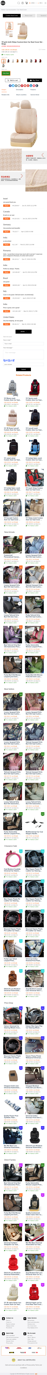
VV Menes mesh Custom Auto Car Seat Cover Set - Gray (12, 399)
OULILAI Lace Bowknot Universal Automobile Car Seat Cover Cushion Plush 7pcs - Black (34, 1146)
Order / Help (30, 1339)
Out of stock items (32, 1326)
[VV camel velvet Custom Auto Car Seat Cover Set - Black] (12, 447)
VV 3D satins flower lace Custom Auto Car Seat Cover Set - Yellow (12, 1303)
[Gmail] (25, 85)
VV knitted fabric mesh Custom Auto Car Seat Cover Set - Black (12, 489)
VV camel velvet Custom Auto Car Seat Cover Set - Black (12, 459)
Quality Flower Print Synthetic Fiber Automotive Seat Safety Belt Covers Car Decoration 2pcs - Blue (12, 1116)
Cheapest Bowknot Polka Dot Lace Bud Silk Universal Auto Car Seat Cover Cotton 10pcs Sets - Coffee (34, 1086)
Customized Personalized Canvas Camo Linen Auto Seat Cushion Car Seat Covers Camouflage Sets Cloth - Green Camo (12, 556)
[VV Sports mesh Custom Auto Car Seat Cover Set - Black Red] (34, 388)
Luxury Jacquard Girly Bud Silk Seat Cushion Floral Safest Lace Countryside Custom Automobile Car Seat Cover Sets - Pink (12, 586)
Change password (32, 1341)
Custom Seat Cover (12, 15)
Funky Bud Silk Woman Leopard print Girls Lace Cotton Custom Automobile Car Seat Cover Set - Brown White (12, 676)
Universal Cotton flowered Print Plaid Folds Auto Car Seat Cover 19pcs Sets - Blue (34, 959)
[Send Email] (19, 85)
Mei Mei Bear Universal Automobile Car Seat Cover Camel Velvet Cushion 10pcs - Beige (34, 1243)
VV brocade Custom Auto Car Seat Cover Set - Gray (12, 519)
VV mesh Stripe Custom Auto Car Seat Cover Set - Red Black (34, 489)
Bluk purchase (31, 1320)
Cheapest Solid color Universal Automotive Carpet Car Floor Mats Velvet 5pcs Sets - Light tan (12, 1086)
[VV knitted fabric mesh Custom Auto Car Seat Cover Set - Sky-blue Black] (34, 447)
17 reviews (42, 49)
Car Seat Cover (22, 10)
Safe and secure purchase (12, 1337)
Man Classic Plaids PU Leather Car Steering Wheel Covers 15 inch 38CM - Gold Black (34, 870)
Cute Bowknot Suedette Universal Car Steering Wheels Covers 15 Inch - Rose (12, 870)
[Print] (16, 85)
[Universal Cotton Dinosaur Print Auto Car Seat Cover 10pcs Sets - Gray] (34, 1105)
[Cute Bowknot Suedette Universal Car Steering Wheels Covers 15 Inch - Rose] (12, 858)
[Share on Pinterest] (22, 85)
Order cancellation (10, 1335)
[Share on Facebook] (10, 85)
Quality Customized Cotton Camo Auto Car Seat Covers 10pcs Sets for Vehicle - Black (34, 1214)
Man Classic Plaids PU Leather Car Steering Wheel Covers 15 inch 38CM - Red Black (12, 900)
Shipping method (10, 1326)
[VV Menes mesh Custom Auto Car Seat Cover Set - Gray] (12, 388)
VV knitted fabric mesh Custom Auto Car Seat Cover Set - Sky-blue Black (34, 459)
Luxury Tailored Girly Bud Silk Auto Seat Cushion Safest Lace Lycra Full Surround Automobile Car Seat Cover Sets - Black (11, 616)
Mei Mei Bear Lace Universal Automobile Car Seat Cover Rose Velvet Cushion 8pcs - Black (11, 1146)
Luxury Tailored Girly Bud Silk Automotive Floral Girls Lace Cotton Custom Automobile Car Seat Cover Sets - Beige (34, 803)
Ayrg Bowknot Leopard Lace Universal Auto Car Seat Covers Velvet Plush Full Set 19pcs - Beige (34, 989)
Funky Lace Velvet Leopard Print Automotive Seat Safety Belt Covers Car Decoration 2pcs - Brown (12, 959)
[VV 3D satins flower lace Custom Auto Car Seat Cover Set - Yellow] (12, 1292)
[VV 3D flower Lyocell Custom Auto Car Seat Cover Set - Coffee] (12, 418)
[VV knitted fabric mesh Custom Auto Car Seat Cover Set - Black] (12, 477)
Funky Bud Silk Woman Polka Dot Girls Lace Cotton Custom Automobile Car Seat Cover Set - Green (34, 676)
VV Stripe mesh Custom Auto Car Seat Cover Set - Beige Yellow (34, 519)
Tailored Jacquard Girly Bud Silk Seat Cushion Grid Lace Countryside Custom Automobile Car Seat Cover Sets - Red (12, 773)
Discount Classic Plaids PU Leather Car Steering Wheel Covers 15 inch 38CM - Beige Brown (12, 1057)
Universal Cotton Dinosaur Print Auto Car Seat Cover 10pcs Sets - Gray (34, 1116)
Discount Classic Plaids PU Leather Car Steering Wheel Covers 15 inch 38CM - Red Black (12, 930)
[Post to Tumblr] (36, 85)
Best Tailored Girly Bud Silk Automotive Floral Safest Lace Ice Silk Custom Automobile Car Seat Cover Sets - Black (12, 1184)
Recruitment (9, 1327)
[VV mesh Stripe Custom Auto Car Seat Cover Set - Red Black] (34, 477)
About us (8, 1320)
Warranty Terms (10, 1341)
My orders (30, 1335)
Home (3, 10)
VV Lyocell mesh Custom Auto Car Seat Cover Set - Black (33, 429)
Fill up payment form (32, 1343)
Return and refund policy (33, 1322)
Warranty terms (31, 1324)
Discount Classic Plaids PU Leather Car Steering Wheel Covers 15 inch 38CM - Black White (34, 930)
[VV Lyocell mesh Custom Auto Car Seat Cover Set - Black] (34, 418)
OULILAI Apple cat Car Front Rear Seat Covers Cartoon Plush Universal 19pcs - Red (34, 1303)
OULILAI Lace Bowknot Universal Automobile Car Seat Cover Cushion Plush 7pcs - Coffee (12, 989)
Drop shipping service (33, 1327)
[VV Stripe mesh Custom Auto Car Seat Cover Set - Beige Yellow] (34, 507)
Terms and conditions (11, 1339)
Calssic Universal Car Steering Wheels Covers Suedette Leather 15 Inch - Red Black (12, 1027)
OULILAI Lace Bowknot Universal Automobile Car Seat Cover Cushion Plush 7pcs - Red (12, 1273)
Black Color (28, 15)
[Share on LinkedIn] (31, 85)
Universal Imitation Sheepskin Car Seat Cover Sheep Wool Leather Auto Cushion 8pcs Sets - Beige (11, 1243)
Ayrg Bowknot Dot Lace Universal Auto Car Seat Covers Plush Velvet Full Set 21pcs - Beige (34, 1273)
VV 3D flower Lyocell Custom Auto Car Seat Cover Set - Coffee (12, 429)
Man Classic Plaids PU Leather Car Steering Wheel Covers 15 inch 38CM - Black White (34, 900)
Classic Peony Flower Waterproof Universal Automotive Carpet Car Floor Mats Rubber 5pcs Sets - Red (34, 1057)
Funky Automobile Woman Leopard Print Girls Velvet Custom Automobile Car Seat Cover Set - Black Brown (12, 832)
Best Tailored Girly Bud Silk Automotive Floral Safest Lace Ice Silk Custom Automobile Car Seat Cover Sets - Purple (12, 646)
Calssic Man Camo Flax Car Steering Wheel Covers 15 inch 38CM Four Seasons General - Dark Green (34, 1027)
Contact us (8, 1322)
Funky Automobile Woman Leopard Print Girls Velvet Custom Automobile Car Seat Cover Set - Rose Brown (34, 646)
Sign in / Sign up (31, 1337)
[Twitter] (13, 85)
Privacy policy (9, 1343)
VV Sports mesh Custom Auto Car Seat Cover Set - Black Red (33, 399)
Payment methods (10, 1324)
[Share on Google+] (28, 85)
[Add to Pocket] (34, 85)
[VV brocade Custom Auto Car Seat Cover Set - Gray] (12, 507)
